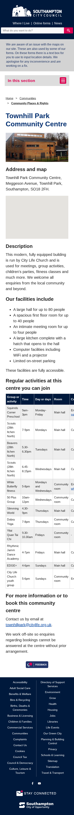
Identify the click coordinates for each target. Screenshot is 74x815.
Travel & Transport (53, 772)
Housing (52, 709)
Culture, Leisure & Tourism (20, 770)
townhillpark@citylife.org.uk (28, 625)
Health (53, 703)
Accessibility (20, 682)
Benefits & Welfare (20, 694)
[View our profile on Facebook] (32, 783)
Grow (52, 698)
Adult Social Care (20, 688)
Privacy (52, 749)
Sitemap (52, 760)
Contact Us (20, 745)
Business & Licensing (20, 715)
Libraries (52, 721)
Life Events (52, 727)
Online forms (41, 23)
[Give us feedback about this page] (37, 664)
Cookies (20, 751)
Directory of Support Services (53, 684)
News (58, 23)
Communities (28, 98)
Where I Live (21, 23)
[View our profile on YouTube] (39, 783)
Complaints (20, 739)
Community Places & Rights (29, 103)
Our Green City (52, 733)
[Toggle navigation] (63, 80)
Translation (52, 766)
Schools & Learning (52, 755)
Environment (52, 692)
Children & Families (20, 721)
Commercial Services (20, 727)
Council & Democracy (20, 762)
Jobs (52, 715)
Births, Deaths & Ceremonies (20, 707)
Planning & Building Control (52, 741)
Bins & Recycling (20, 699)
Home (9, 98)
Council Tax (20, 756)
